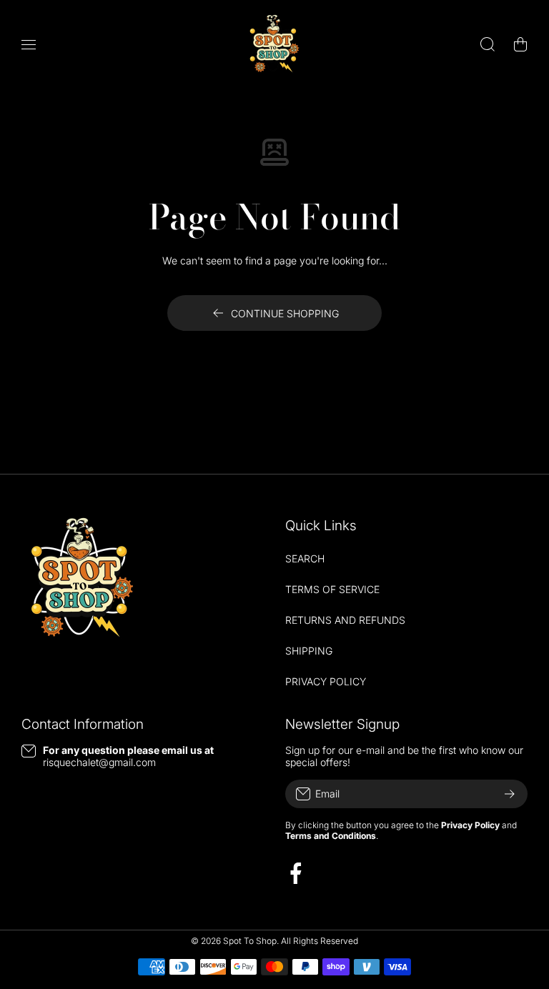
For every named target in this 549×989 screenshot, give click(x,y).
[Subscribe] (510, 794)
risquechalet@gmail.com (99, 762)
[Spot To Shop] (274, 44)
